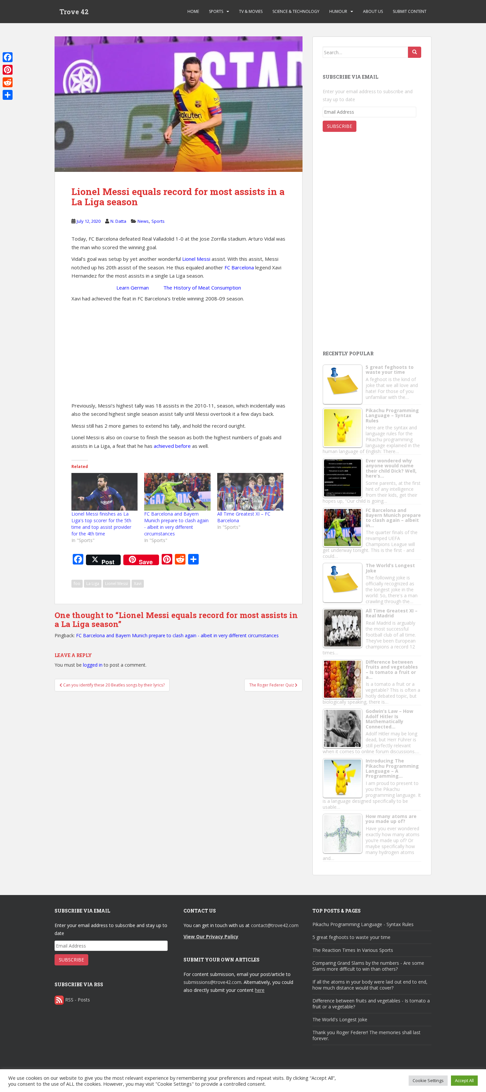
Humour (338, 11)
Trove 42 (74, 11)
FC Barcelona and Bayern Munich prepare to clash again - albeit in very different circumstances (176, 524)
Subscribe (339, 126)
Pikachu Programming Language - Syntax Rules (363, 924)
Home (193, 11)
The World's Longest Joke (339, 1019)
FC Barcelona (239, 267)
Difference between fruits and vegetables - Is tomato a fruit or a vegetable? (371, 1003)
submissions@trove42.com (212, 982)
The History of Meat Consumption (202, 287)
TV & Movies (251, 11)
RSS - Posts (77, 999)
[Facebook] (7, 57)
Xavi (138, 583)
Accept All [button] (464, 1080)
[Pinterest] (7, 69)
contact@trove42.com (275, 925)
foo (77, 583)
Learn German (132, 287)
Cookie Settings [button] (428, 1080)
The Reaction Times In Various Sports (352, 950)
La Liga (92, 583)
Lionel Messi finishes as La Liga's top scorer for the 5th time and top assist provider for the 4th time (101, 524)
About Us (373, 11)
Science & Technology (295, 11)
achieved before (172, 446)
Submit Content (409, 11)
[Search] (414, 52)
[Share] (7, 95)
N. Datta (118, 221)
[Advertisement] (178, 352)
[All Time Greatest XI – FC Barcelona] (250, 492)
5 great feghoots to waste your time (351, 937)
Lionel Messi (196, 258)
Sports (216, 11)
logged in (92, 665)
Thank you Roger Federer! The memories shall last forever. (366, 1035)
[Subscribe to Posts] (59, 999)
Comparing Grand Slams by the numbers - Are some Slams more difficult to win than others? (368, 966)
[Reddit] (7, 82)
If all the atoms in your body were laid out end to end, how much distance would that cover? (369, 985)
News (143, 221)
